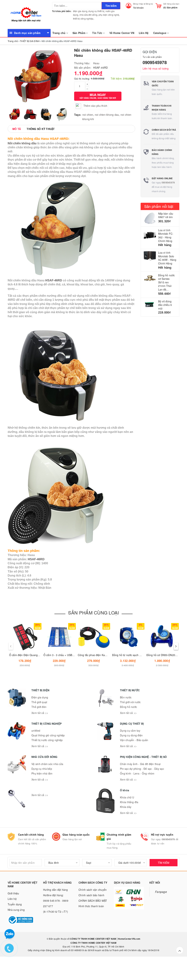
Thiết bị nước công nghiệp (47, 740)
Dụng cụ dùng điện (131, 735)
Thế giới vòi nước (130, 702)
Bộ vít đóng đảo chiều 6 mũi (165, 304)
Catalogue (160, 33)
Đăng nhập (138, 4)
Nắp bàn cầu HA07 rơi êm (165, 215)
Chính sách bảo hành (91, 895)
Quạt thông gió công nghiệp (48, 735)
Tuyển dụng (15, 904)
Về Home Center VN (121, 33)
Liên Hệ (144, 33)
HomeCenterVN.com (128, 938)
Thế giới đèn (38, 707)
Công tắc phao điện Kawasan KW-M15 (100, 655)
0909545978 (155, 62)
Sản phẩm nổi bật (158, 206)
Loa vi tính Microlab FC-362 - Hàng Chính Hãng (165, 235)
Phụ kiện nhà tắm (41, 773)
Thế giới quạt (39, 702)
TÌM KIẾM (163, 862)
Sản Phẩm (79, 33)
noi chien (87, 114)
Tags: (77, 114)
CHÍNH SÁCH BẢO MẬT (93, 900)
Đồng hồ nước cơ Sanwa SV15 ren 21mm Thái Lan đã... (166, 282)
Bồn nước (125, 697)
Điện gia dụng (39, 697)
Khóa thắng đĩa (129, 802)
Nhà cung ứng (16, 910)
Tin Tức (97, 33)
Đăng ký (149, 4)
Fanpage (161, 892)
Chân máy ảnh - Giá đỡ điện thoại (140, 764)
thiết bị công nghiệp (83, 18)
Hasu (96, 63)
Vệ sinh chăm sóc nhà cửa (47, 764)
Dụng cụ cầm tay (130, 730)
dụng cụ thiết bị (96, 11)
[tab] (16, 128)
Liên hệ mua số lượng (156, 68)
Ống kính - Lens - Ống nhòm (137, 773)
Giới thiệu (13, 893)
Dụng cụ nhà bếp (41, 768)
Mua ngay (98, 96)
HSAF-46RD (53, 280)
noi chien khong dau (107, 114)
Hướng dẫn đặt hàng (55, 889)
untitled (35, 730)
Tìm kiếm (111, 5)
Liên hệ (12, 899)
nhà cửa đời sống (88, 14)
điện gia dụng (80, 11)
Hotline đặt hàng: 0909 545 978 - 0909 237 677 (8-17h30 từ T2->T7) (55, 903)
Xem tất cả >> (39, 713)
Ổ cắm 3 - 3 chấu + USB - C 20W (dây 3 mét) (70, 655)
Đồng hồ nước (128, 707)
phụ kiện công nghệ (109, 14)
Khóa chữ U (127, 797)
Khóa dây (125, 807)
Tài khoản (138, 7)
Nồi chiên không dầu (22, 143)
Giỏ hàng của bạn (171, 4)
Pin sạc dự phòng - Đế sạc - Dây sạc (142, 768)
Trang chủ (59, 33)
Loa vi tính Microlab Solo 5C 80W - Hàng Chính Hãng (167, 258)
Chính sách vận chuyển (93, 889)
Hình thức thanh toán (91, 906)
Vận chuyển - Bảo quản (134, 740)
